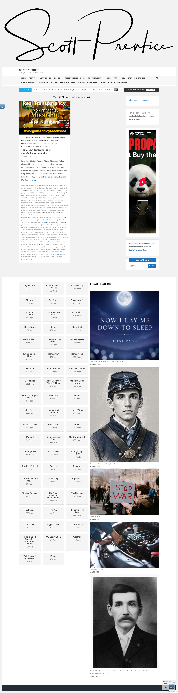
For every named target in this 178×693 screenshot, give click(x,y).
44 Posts (77, 454)
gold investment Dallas (44, 210)
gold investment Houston (57, 217)
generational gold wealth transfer (36, 195)
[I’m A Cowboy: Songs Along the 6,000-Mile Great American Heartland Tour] (77, 90)
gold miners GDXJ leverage (49, 244)
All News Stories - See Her (139, 100)
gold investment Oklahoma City (57, 227)
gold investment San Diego (36, 234)
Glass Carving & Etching (133, 78)
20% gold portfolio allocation (43, 188)
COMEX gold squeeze (44, 193)
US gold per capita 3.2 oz (46, 256)
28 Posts (53, 315)
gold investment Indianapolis (46, 220)
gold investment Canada (37, 205)
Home (23, 78)
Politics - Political (27, 146)
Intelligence (42, 143)
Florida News (43, 141)
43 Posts (30, 356)
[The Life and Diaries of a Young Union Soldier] (124, 414)
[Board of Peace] (124, 492)
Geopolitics (53, 141)
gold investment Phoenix (50, 229)
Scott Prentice (29, 70)
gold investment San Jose (30, 237)
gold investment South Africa (39, 239)
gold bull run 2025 (54, 195)
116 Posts (53, 342)
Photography (94, 78)
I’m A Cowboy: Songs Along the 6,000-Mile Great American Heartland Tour (104, 90)
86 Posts (29, 315)
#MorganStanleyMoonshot (30, 185)
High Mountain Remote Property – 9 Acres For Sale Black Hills (68, 82)
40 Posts (77, 383)
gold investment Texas (38, 242)
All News (42, 138)
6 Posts (30, 542)
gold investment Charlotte (37, 207)
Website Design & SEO (75, 78)
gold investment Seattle (48, 237)
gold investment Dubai (51, 212)
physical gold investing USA (49, 254)
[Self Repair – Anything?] (124, 545)
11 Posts (53, 497)
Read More (35, 180)
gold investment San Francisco (57, 234)
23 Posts (53, 288)
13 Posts (53, 383)
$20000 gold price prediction (49, 185)
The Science (39, 146)
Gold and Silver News (28, 143)
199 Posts (77, 512)
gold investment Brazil (42, 202)
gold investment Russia (42, 232)
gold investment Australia (52, 200)
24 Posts (30, 398)
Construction (27, 82)
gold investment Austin (35, 200)
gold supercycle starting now (51, 247)
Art (115, 78)
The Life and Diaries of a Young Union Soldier (104, 464)
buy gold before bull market (52, 190)
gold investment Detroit (35, 212)
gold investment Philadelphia (31, 229)
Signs (108, 78)
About (32, 78)
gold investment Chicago (55, 207)
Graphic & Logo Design (49, 78)
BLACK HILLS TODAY (53, 138)
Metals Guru (52, 143)
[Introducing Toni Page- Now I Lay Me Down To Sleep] (124, 325)
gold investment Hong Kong (38, 217)
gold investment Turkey (54, 242)
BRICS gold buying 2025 (34, 190)
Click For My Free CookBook (114, 82)
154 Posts (53, 413)
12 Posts (53, 439)
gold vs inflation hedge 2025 (45, 249)
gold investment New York (37, 227)
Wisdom (47, 146)
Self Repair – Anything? (97, 569)
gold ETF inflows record (43, 198)
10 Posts (29, 559)
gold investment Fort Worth (43, 215)
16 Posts (30, 481)
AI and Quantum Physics (29, 138)
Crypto (62, 138)
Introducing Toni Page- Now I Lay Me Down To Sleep (107, 361)
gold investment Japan (38, 222)
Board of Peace (95, 516)
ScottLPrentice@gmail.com (140, 250)
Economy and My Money (29, 141)
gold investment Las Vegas (56, 222)
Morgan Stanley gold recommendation (50, 252)
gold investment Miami (48, 225)
